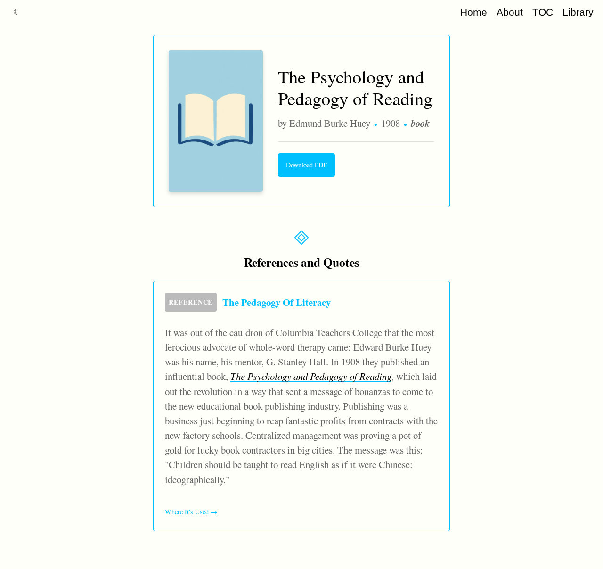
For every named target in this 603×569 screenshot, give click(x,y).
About (510, 12)
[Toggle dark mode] (16, 12)
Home (473, 12)
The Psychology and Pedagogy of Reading (310, 376)
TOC (542, 12)
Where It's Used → (191, 511)
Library (578, 12)
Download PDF (306, 164)
